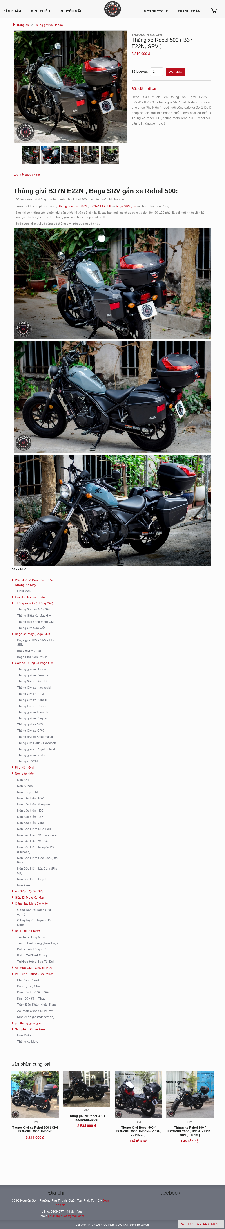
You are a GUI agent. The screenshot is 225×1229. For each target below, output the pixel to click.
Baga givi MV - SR (29, 650)
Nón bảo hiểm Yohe (31, 823)
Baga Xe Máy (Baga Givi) (32, 634)
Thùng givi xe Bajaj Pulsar (35, 736)
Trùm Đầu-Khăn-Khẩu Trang (37, 1004)
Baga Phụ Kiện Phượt (32, 657)
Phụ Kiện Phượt (28, 980)
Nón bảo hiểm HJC (30, 810)
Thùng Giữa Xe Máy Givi (34, 615)
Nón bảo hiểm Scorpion (33, 804)
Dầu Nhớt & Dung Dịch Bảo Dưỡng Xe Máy (34, 583)
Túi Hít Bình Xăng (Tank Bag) (37, 943)
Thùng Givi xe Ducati (31, 706)
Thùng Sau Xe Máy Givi (33, 609)
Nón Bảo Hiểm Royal (31, 879)
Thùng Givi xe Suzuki (32, 681)
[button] (214, 10)
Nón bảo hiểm (24, 773)
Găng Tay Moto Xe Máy (31, 903)
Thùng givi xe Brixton (31, 755)
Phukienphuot (112, 9)
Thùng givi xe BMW (30, 724)
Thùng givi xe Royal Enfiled (36, 749)
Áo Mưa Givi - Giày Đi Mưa (33, 967)
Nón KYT (23, 779)
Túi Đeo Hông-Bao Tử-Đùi (35, 961)
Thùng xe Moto (27, 1041)
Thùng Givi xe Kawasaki (34, 687)
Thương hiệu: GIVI (147, 34)
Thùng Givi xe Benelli (32, 700)
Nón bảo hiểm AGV (30, 798)
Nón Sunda (25, 786)
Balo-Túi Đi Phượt (27, 931)
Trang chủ (23, 25)
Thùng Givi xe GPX (30, 730)
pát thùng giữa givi (28, 1023)
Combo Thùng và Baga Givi (34, 663)
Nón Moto (24, 1035)
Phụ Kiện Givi (24, 767)
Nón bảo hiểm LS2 (30, 816)
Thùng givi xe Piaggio (32, 718)
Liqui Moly (24, 591)
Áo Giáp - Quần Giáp (29, 891)
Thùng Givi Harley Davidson (36, 743)
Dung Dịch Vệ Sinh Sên (33, 992)
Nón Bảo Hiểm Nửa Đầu (34, 829)
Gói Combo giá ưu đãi (30, 597)
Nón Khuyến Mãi (28, 792)
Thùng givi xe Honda (48, 25)
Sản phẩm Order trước (31, 1029)
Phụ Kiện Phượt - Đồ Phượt (34, 974)
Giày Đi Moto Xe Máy (29, 897)
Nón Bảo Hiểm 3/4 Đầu (33, 841)
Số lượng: (140, 71)
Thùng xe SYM (27, 761)
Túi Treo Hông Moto (31, 937)
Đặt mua (175, 71)
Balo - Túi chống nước (32, 949)
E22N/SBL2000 (100, 206)
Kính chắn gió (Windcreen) (35, 1017)
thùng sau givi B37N (73, 206)
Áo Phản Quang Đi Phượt (35, 1010)
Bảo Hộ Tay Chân (29, 986)
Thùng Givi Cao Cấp (31, 628)
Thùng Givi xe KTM (30, 693)
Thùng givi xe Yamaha (32, 675)
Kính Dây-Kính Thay (31, 998)
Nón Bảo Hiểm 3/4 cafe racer (37, 835)
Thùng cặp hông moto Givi (35, 621)
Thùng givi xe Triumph (32, 712)
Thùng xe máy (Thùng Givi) (34, 603)
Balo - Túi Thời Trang (32, 955)
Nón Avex (23, 885)
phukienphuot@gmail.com (66, 1216)
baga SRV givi (126, 206)
